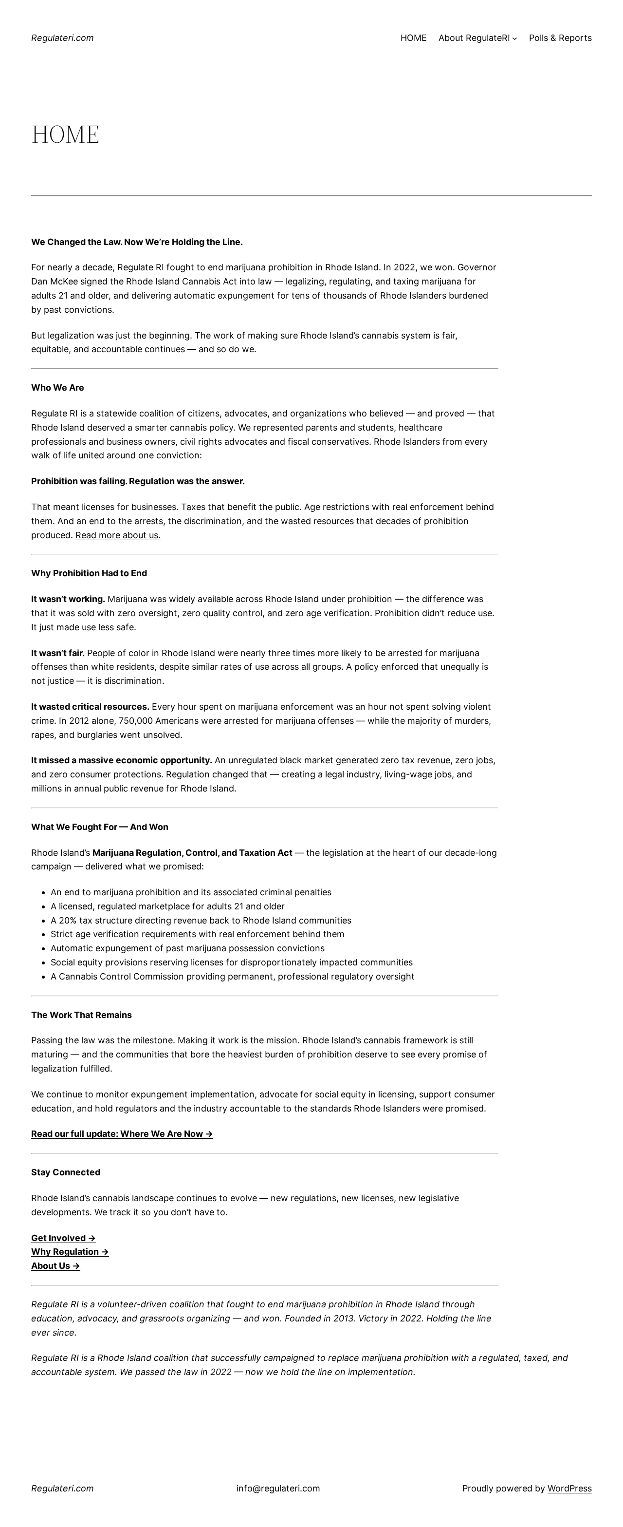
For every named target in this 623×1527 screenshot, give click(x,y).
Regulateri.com (62, 38)
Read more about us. (118, 535)
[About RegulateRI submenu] (514, 38)
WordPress (570, 1488)
